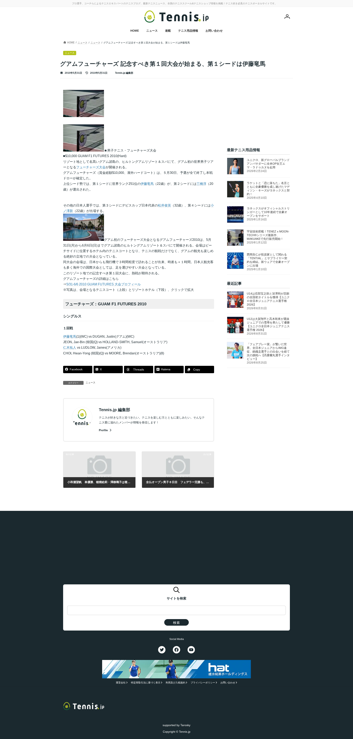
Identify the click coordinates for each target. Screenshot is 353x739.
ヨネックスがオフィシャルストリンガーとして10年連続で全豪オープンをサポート (268, 212)
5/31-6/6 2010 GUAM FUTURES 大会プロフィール (103, 284)
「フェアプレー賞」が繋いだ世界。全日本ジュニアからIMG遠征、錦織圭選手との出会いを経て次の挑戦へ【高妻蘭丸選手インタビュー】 (268, 352)
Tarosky (185, 725)
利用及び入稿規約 (175, 682)
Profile (104, 430)
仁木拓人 (69, 347)
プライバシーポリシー (203, 682)
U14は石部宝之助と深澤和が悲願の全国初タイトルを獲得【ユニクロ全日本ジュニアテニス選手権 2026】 (268, 299)
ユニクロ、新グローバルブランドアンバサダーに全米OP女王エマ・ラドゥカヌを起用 (268, 163)
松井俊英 (164, 205)
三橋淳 (201, 183)
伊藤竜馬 (147, 183)
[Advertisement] (258, 115)
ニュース (90, 382)
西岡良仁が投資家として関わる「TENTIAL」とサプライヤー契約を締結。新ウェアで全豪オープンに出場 (268, 260)
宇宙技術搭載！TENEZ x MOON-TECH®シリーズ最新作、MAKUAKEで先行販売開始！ (268, 235)
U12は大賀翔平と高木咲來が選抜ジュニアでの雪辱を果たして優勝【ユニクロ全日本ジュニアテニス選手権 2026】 (268, 324)
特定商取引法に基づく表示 (145, 682)
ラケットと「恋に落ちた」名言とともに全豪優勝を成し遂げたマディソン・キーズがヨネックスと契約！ (268, 188)
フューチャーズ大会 (91, 167)
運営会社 (121, 682)
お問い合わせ (227, 682)
